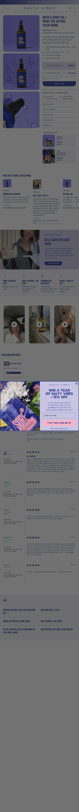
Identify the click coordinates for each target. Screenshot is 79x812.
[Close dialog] (76, 383)
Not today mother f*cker (59, 429)
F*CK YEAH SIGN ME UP (59, 422)
